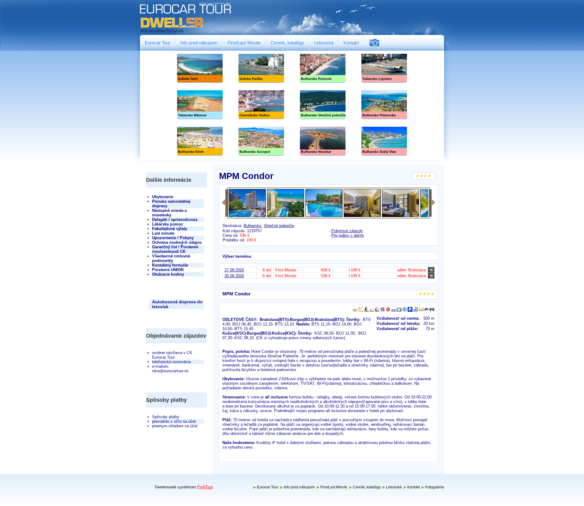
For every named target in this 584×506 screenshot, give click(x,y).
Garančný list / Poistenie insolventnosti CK (175, 249)
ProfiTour (205, 487)
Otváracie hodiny (168, 274)
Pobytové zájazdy (347, 231)
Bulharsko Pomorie (323, 68)
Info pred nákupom (198, 42)
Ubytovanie (162, 196)
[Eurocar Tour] (185, 17)
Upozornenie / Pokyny (173, 238)
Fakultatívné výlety (169, 228)
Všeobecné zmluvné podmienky (171, 258)
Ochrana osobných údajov (177, 242)
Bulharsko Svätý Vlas (384, 141)
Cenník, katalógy (287, 42)
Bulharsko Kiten (200, 141)
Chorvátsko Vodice (261, 104)
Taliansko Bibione (200, 104)
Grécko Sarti (200, 68)
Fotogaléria (376, 42)
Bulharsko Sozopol (261, 141)
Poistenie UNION (167, 269)
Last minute (163, 233)
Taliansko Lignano (384, 68)
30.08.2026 (234, 276)
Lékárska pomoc (167, 224)
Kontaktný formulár (170, 265)
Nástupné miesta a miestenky (169, 212)
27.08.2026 (234, 270)
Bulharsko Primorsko (384, 104)
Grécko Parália (261, 68)
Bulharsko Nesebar (323, 141)
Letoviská (323, 42)
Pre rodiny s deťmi (347, 235)
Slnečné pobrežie (323, 104)
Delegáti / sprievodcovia (174, 219)
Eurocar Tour (157, 42)
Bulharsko (252, 225)
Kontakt (351, 42)
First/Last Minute (244, 42)
